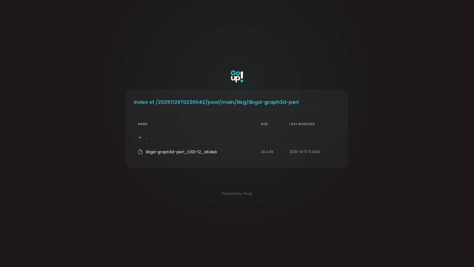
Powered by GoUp (237, 193)
